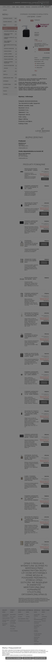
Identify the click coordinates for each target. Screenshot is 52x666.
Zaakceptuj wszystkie (40, 658)
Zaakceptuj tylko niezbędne (13, 658)
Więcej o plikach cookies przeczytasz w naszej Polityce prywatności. (17, 655)
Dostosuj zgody (27, 658)
